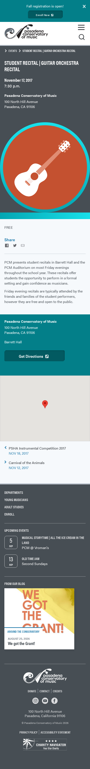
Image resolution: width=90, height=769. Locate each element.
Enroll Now (43, 15)
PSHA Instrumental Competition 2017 (37, 451)
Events (13, 51)
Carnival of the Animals (27, 465)
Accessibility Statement (56, 732)
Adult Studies (14, 506)
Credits (57, 691)
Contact (45, 691)
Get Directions (31, 356)
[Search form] (82, 37)
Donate (32, 691)
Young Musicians (16, 499)
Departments (13, 492)
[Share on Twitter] (14, 245)
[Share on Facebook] (6, 245)
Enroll (9, 514)
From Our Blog (14, 583)
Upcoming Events (16, 530)
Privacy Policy (28, 732)
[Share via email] (22, 245)
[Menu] (81, 27)
